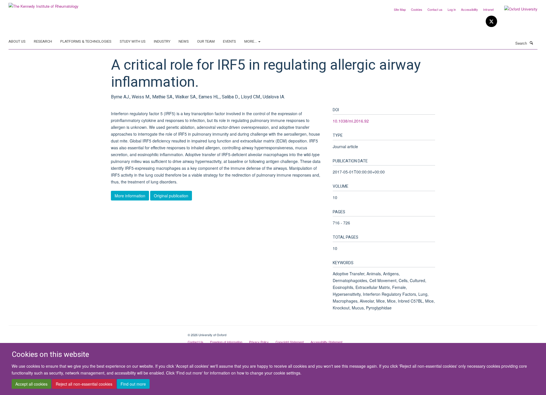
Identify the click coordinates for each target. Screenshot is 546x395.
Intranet (488, 9)
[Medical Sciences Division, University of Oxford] (94, 332)
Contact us (434, 9)
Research (43, 41)
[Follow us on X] (491, 21)
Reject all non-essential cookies (84, 384)
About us (17, 41)
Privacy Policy (259, 342)
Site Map (400, 9)
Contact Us (195, 342)
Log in (452, 9)
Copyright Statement (290, 342)
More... (251, 41)
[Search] (531, 43)
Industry (162, 41)
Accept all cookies (31, 384)
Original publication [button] (171, 195)
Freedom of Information (226, 342)
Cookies (416, 9)
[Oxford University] (516, 9)
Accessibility (469, 9)
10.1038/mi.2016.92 (351, 121)
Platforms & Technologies (85, 41)
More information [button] (130, 195)
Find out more (133, 384)
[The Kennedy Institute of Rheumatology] (43, 4)
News (184, 41)
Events (229, 41)
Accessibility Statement (326, 342)
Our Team (206, 41)
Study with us (133, 41)
